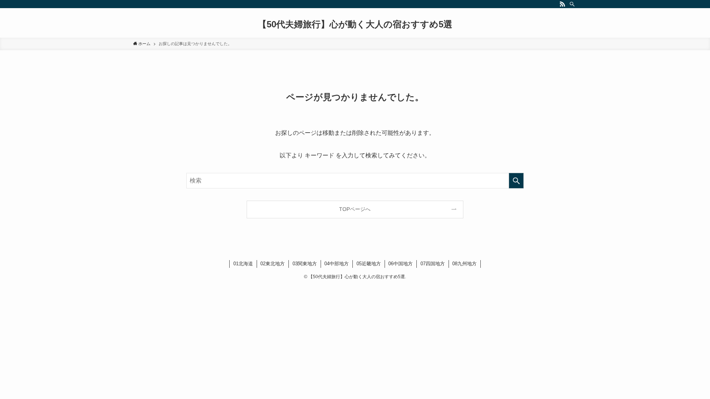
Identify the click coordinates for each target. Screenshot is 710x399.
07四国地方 (432, 263)
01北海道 (243, 263)
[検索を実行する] (516, 180)
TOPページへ (355, 209)
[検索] (572, 4)
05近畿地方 (368, 263)
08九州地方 (464, 263)
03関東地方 (305, 263)
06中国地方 (400, 263)
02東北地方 (272, 263)
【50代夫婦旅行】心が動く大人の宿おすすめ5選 (355, 24)
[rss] (562, 4)
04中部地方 (336, 263)
